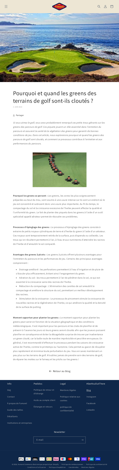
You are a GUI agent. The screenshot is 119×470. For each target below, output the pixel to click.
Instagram (91, 396)
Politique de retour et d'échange (44, 392)
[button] (6, 6)
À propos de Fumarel (17, 403)
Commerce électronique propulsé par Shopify (41, 464)
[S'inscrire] (82, 440)
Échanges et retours (43, 406)
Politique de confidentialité (96, 464)
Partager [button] (20, 115)
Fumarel (21, 464)
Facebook (91, 403)
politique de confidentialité (67, 409)
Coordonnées (74, 467)
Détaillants (12, 416)
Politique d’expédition (57, 467)
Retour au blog (61, 371)
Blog (88, 390)
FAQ (9, 390)
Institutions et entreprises (19, 423)
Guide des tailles (15, 410)
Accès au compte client (44, 400)
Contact (11, 396)
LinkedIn (90, 410)
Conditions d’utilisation (36, 467)
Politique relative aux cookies (70, 398)
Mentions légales (68, 390)
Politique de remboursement (72, 464)
